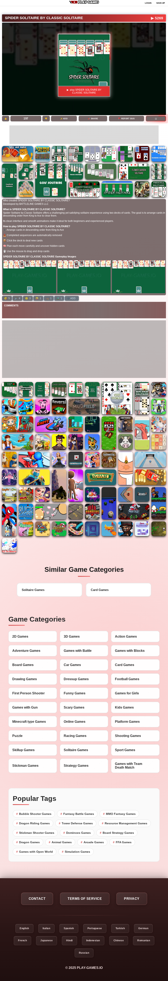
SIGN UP (160, 3)
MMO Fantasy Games (119, 813)
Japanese (46, 940)
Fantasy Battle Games (77, 813)
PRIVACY (132, 898)
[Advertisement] (84, 134)
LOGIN (148, 3)
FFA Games (122, 842)
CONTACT (37, 898)
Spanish (69, 928)
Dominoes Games (77, 832)
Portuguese (94, 928)
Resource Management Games (124, 823)
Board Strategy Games (117, 832)
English (24, 928)
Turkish (120, 928)
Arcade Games (92, 842)
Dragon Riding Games (33, 823)
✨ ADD (64, 119)
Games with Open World (34, 851)
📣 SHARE (93, 119)
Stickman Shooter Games (35, 832)
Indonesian (93, 940)
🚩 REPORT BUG (126, 119)
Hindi (69, 940)
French (22, 940)
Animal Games (60, 842)
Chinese (119, 940)
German (143, 928)
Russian (84, 952)
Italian (46, 928)
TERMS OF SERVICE (85, 898)
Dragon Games (28, 842)
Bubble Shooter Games (33, 813)
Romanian (143, 940)
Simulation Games (76, 851)
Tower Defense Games (76, 823)
